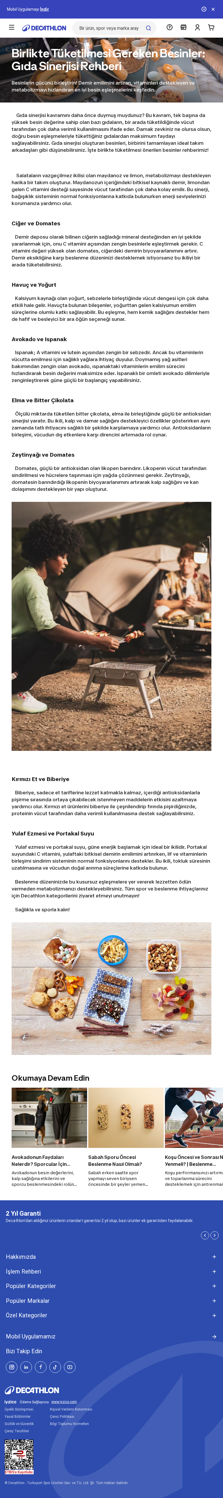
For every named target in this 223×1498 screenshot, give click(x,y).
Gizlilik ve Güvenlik (19, 1424)
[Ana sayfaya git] (44, 28)
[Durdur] (204, 9)
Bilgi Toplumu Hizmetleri (69, 1424)
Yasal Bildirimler (17, 1417)
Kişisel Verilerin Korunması (71, 1409)
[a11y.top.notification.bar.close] (213, 9)
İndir (44, 9)
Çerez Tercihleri (17, 1431)
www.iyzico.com (64, 1402)
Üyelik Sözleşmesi (19, 1409)
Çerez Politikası (62, 1417)
